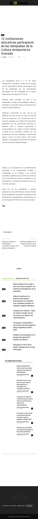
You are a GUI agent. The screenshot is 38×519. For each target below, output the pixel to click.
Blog (8, 32)
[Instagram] (19, 497)
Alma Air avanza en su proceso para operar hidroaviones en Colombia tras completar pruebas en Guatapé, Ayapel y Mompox (23, 301)
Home (2, 32)
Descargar (29, 505)
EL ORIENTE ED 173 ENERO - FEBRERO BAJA (13, 505)
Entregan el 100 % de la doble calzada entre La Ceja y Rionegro (24, 347)
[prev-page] (3, 354)
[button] (3, 3)
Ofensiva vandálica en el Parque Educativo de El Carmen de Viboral (28, 244)
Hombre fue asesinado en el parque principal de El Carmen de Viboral (24, 337)
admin (4, 57)
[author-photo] (19, 266)
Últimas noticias (13, 361)
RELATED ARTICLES (8, 278)
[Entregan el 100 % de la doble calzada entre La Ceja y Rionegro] (7, 347)
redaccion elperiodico (23, 374)
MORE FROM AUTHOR (22, 278)
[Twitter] (24, 497)
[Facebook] (14, 497)
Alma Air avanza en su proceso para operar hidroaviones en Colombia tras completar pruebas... (24, 384)
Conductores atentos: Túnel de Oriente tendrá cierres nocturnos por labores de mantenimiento (25, 401)
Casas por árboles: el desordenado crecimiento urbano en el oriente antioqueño (10, 245)
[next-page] (6, 354)
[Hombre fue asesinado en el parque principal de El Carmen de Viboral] (7, 337)
